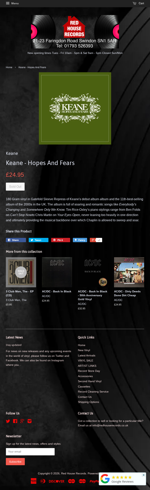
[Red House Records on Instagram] (29, 421)
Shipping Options (88, 402)
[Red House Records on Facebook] (15, 421)
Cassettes (84, 386)
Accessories (85, 376)
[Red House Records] (105, 483)
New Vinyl (84, 350)
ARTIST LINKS (87, 365)
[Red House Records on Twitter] (8, 421)
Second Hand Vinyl (89, 381)
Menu (15, 3)
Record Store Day (89, 371)
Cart (141, 3)
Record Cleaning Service (93, 391)
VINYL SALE (85, 360)
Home (9, 67)
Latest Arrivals (86, 355)
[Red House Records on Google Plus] (22, 421)
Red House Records (73, 473)
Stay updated (13, 344)
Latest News (14, 337)
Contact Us (85, 396)
